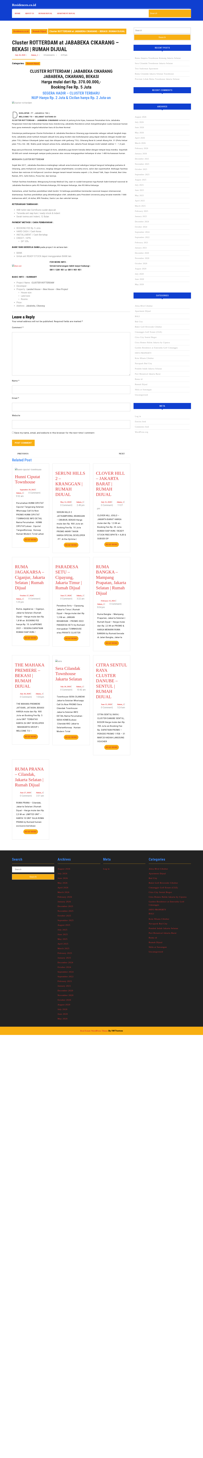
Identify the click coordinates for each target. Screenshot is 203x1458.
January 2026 (141, 154)
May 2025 (139, 195)
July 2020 (139, 274)
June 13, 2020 (106, 704)
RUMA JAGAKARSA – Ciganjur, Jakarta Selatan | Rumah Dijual (30, 577)
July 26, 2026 (65, 687)
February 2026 (141, 148)
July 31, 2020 (106, 502)
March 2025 (140, 206)
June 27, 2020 (65, 596)
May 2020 (139, 284)
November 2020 (142, 258)
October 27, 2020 (26, 596)
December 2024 (142, 222)
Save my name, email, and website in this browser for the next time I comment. (54, 433)
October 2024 (141, 227)
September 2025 (142, 175)
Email (15, 398)
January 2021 (141, 248)
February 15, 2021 (108, 601)
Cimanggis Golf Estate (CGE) (148, 332)
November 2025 (142, 164)
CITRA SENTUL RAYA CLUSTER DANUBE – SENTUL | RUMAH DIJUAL (111, 680)
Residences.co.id (24, 5)
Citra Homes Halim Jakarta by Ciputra (152, 343)
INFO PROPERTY (143, 353)
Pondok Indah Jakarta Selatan (148, 369)
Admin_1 (34, 55)
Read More (31, 540)
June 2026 (139, 127)
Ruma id (139, 379)
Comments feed (142, 427)
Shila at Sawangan (143, 390)
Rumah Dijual (45, 13)
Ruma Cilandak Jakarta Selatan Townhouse (154, 74)
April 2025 (140, 201)
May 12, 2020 (65, 502)
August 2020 (140, 269)
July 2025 (139, 185)
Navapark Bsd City (143, 363)
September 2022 (142, 237)
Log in (138, 416)
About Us (29, 13)
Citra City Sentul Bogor (146, 337)
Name (15, 381)
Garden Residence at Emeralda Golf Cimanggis (156, 348)
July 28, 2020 (25, 694)
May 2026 (139, 133)
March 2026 (140, 143)
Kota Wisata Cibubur (144, 358)
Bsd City (139, 322)
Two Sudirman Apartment (146, 69)
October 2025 (141, 169)
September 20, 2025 (27, 490)
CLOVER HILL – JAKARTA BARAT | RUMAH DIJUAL (110, 484)
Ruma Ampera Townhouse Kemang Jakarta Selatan (158, 58)
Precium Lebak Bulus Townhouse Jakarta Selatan (157, 79)
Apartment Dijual (66, 13)
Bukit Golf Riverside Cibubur (148, 327)
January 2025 (141, 216)
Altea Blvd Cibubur (144, 306)
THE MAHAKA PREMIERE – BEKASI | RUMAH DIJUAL (29, 675)
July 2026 (139, 122)
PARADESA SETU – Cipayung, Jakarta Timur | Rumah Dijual (68, 577)
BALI (137, 316)
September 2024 (142, 232)
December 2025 (142, 159)
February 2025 (141, 211)
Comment (18, 327)
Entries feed (140, 422)
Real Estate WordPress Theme (94, 1031)
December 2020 (142, 253)
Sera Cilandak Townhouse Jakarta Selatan (68, 673)
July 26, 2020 (20, 55)
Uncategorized (141, 395)
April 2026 (140, 138)
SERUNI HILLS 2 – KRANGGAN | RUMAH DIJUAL (70, 484)
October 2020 (141, 263)
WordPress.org (141, 432)
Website (16, 415)
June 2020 (139, 279)
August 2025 (140, 180)
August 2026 (140, 117)
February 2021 (141, 243)
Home (17, 13)
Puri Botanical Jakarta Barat (148, 374)
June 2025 (139, 190)
